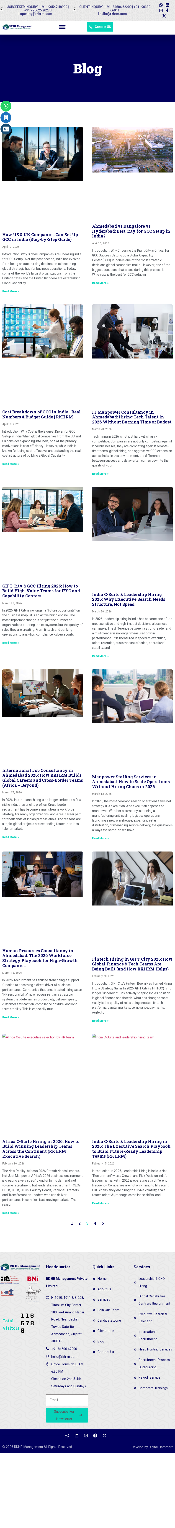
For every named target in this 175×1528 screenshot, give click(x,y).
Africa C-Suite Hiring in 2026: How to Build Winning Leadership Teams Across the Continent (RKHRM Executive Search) (41, 1149)
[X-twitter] (164, 16)
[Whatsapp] (161, 5)
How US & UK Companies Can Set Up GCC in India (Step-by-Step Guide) (40, 237)
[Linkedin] (167, 5)
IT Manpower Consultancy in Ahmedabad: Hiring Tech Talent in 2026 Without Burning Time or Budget (132, 417)
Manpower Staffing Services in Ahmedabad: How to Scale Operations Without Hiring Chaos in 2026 (131, 781)
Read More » (10, 291)
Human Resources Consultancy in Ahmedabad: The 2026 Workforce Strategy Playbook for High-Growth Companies (40, 958)
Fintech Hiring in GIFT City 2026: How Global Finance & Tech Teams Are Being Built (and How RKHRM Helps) (132, 964)
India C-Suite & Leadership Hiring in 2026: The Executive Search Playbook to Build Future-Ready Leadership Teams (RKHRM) (131, 1149)
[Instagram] (161, 10)
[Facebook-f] (167, 10)
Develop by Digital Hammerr (152, 1447)
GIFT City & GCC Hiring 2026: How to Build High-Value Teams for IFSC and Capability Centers (41, 590)
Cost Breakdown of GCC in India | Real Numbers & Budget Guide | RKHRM (41, 414)
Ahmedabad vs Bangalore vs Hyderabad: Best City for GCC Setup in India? (131, 231)
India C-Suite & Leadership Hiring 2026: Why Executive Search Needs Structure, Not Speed (128, 599)
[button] (62, 27)
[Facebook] (95, 1435)
